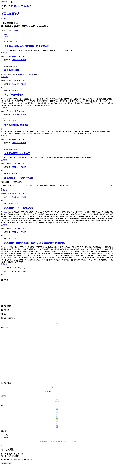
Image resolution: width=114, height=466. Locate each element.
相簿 (5, 34)
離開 (10, 463)
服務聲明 (74, 442)
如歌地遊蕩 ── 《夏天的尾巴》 (19, 178)
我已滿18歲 (4, 463)
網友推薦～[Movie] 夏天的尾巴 (18, 208)
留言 (17, 56)
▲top (2, 63)
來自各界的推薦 (11, 70)
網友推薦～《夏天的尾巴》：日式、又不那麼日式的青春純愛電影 (34, 243)
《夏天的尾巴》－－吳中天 (17, 153)
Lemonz (6, 50)
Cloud (5, 212)
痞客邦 (14, 56)
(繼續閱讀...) (4, 52)
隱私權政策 (67, 442)
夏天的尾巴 (48, 392)
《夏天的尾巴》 (11, 13)
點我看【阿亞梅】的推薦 (25, 74)
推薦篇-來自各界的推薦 (19, 60)
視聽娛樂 (15, 31)
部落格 (6, 36)
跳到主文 (3, 19)
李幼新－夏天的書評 (14, 94)
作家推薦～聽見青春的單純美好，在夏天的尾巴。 (27, 46)
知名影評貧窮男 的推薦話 (16, 125)
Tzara (5, 247)
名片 (5, 38)
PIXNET (44, 442)
